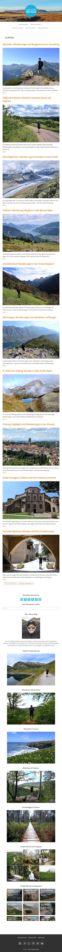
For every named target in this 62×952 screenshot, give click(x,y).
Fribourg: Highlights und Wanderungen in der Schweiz (28, 424)
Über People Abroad (48, 28)
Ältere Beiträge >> (27, 583)
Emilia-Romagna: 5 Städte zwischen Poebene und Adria (29, 477)
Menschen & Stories (31, 28)
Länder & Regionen (21, 24)
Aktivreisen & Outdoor (13, 28)
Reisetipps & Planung (38, 24)
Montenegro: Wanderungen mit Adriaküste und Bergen (29, 317)
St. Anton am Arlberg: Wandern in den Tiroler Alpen (27, 370)
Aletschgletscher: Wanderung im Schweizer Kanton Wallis (30, 156)
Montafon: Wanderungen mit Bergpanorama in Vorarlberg (31, 44)
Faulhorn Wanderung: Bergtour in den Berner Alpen (28, 210)
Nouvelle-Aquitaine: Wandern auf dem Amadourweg (28, 531)
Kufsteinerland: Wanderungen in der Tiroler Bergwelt (28, 263)
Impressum (41, 937)
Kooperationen (22, 937)
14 (19, 583)
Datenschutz (32, 937)
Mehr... (5, 93)
